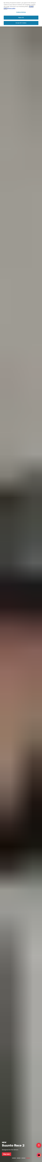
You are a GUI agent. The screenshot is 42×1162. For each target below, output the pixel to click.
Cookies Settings (21, 12)
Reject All (21, 17)
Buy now (6, 1154)
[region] (21, 13)
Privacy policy (11, 8)
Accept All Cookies (21, 23)
